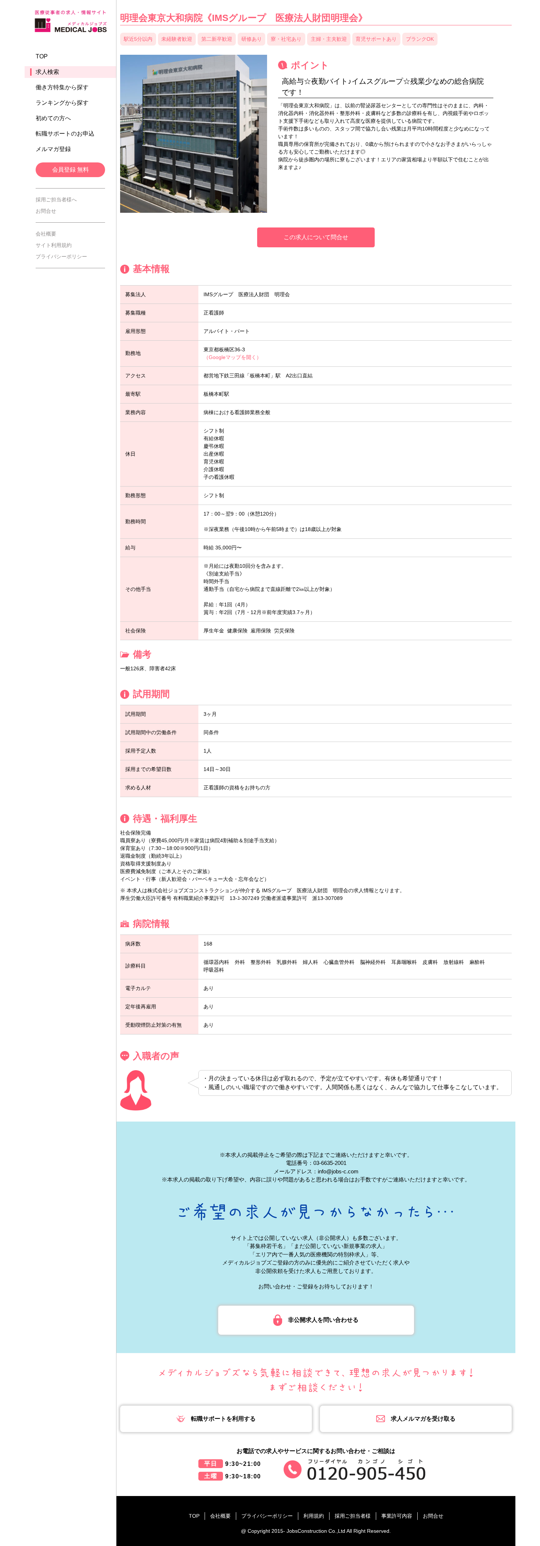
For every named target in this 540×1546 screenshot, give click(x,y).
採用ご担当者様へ (56, 199)
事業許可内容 (396, 1516)
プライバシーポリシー (61, 256)
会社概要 (46, 234)
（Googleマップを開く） (233, 357)
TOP (42, 56)
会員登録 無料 (70, 169)
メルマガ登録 (53, 149)
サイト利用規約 (54, 245)
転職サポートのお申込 (65, 133)
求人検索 (47, 72)
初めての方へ (53, 118)
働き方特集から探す (62, 87)
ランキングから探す (62, 103)
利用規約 (313, 1516)
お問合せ (46, 211)
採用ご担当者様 (353, 1516)
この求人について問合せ (316, 237)
